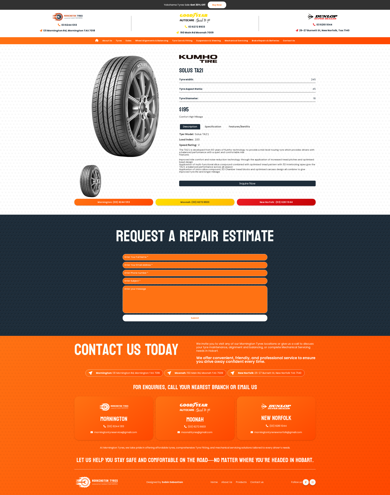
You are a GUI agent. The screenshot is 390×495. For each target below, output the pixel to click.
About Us (107, 40)
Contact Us (289, 40)
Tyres (119, 40)
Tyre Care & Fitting (182, 40)
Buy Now (217, 4)
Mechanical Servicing (236, 40)
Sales (128, 40)
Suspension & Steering (208, 40)
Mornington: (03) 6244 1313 (114, 202)
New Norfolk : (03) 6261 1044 (276, 202)
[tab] (190, 126)
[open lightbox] (90, 181)
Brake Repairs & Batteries (265, 40)
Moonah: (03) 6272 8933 (195, 202)
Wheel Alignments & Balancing (151, 40)
